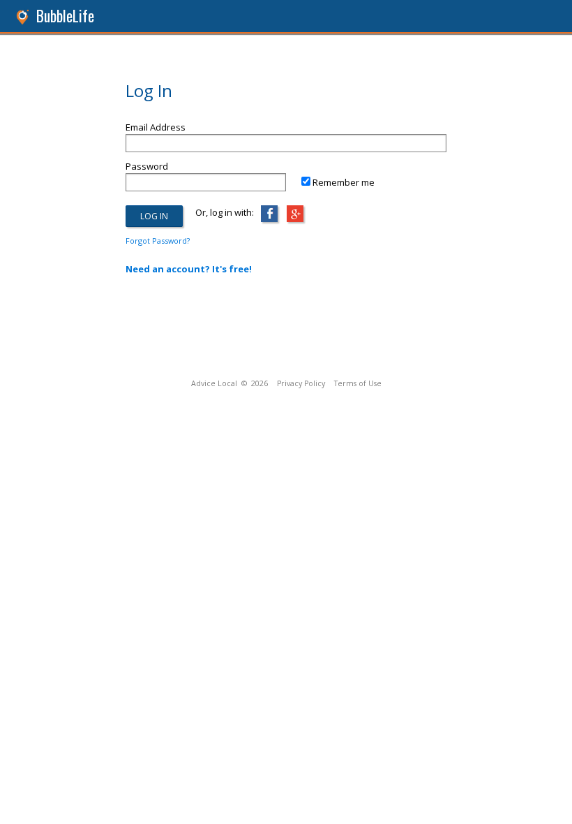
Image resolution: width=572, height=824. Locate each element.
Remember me (344, 182)
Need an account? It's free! (189, 269)
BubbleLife (65, 16)
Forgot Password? (158, 240)
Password (147, 166)
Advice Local (214, 383)
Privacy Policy (301, 383)
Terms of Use (358, 383)
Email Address (156, 127)
